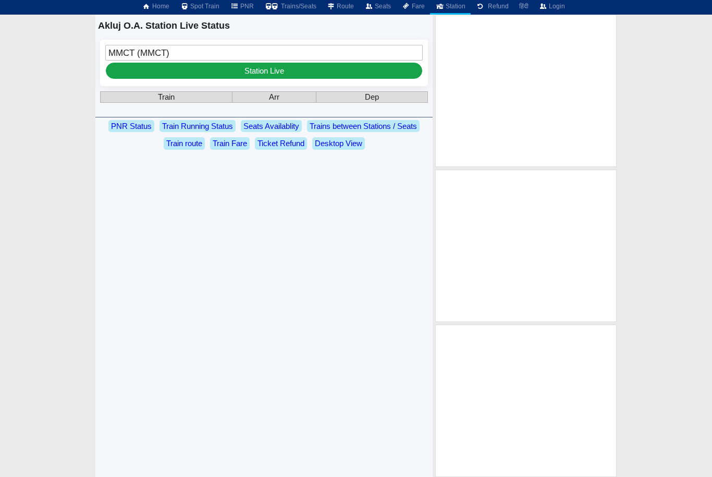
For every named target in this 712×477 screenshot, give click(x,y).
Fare (417, 6)
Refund (497, 6)
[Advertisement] (525, 91)
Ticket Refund (280, 143)
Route (344, 6)
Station (454, 6)
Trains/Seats (297, 6)
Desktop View (338, 143)
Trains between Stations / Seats (363, 126)
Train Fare (230, 143)
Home (160, 6)
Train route (184, 143)
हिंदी (524, 6)
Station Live (264, 70)
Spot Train (204, 6)
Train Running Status (197, 126)
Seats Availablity (271, 126)
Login (556, 6)
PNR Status (131, 126)
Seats (382, 6)
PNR (246, 6)
